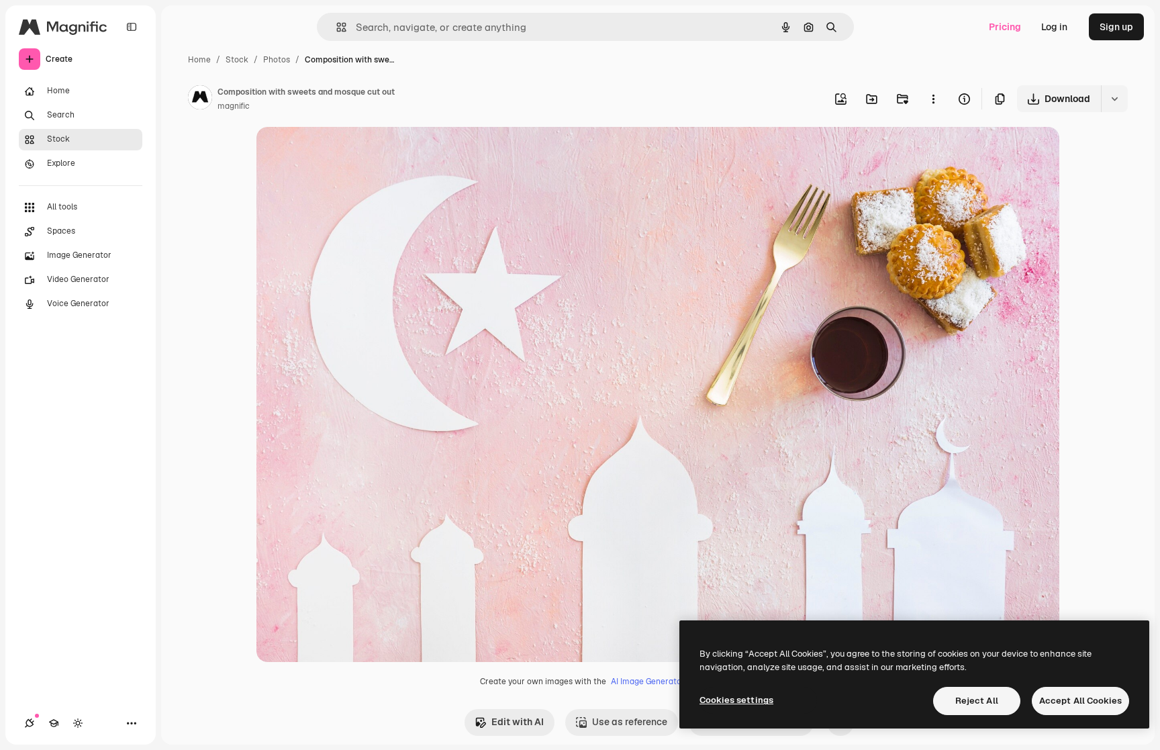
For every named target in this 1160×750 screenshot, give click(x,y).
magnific (234, 106)
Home (199, 59)
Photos (276, 59)
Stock (237, 59)
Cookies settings (736, 700)
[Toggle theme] (78, 723)
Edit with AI (517, 722)
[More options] (933, 98)
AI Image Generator (648, 681)
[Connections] (29, 723)
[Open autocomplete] (336, 27)
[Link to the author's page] (200, 99)
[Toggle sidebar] (131, 27)
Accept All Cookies (1080, 700)
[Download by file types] (1114, 98)
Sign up (1116, 27)
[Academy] (53, 723)
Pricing (1005, 27)
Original (342, 152)
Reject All (976, 700)
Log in (1054, 27)
